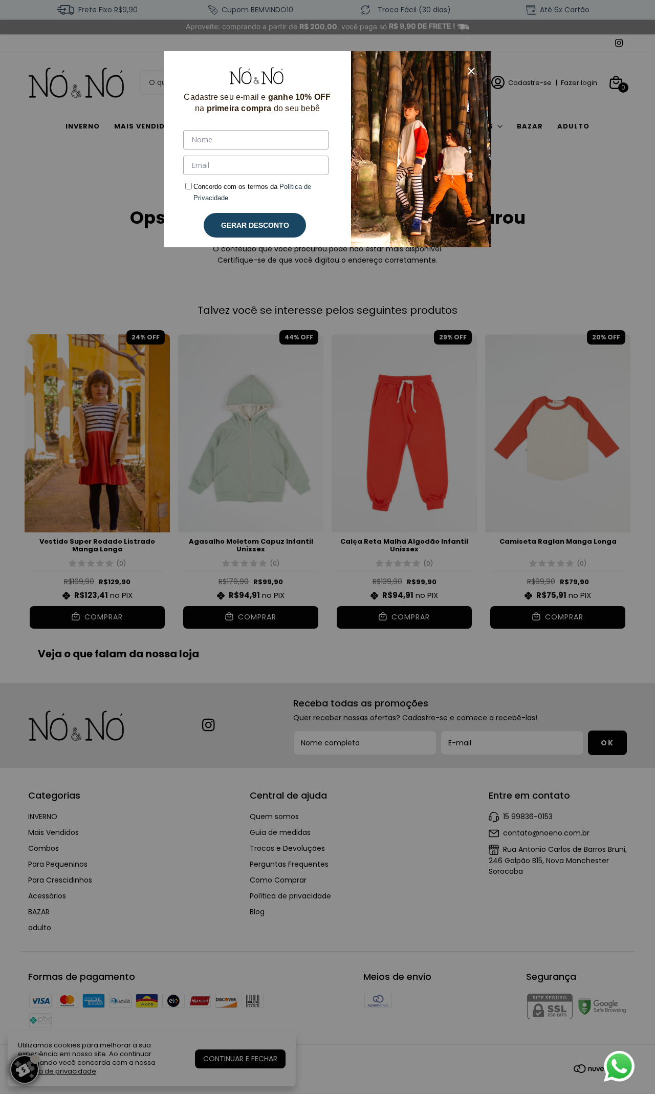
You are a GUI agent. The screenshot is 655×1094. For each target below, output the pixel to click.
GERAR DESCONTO (255, 225)
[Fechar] (471, 71)
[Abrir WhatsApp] (619, 1066)
